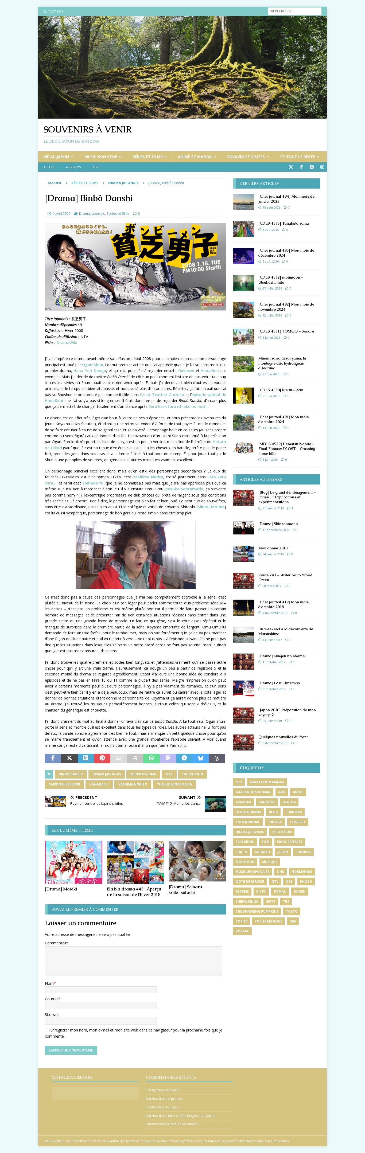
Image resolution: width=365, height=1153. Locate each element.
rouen (300, 891)
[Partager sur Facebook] (53, 758)
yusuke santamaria (174, 784)
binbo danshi (71, 774)
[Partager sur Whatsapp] (151, 758)
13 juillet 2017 (272, 640)
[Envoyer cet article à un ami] (118, 758)
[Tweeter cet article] (69, 758)
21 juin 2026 (271, 396)
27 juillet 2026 (272, 288)
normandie (302, 871)
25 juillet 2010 (272, 721)
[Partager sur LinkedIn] (86, 758)
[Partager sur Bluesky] (200, 758)
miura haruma (143, 774)
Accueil (49, 167)
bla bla (289, 802)
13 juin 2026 (271, 428)
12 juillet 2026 (272, 315)
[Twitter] (291, 167)
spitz (270, 901)
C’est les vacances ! (183, 1123)
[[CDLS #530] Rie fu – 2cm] (243, 396)
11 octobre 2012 (274, 662)
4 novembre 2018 (275, 613)
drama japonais (106, 774)
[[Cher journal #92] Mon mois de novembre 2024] (243, 310)
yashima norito (132, 784)
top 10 (241, 921)
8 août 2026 (271, 230)
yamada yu (99, 784)
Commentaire (57, 942)
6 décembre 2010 (275, 743)
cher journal (248, 822)
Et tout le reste (297, 156)
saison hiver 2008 (64, 784)
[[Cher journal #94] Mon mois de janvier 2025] (243, 202)
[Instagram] (322, 167)
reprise (242, 891)
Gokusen (186, 370)
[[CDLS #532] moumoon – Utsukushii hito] (243, 283)
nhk (280, 871)
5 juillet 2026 (271, 337)
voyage (242, 931)
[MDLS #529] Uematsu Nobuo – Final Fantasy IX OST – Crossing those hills (286, 448)
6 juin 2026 (270, 460)
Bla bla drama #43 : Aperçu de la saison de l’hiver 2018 (134, 891)
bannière (267, 802)
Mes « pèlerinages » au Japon (192, 1115)
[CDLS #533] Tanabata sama (283, 223)
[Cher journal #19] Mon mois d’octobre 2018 (283, 604)
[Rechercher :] (294, 10)
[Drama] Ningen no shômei (282, 656)
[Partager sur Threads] (217, 758)
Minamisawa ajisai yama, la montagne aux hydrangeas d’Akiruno (282, 363)
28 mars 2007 (272, 586)
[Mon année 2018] (243, 554)
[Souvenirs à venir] (182, 115)
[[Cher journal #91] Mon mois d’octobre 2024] (243, 423)
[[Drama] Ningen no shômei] (243, 662)
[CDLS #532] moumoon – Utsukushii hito (280, 279)
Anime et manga (195, 156)
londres (303, 852)
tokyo (292, 911)
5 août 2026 (271, 261)
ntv (169, 774)
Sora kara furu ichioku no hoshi (178, 406)
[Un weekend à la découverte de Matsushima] (243, 635)
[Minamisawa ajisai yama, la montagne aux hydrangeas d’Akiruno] (243, 364)
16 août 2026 (271, 207)
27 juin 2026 (271, 374)
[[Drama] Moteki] (73, 862)
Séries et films (147, 156)
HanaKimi (210, 370)
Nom (49, 983)
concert (298, 822)
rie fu (261, 891)
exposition (281, 832)
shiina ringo (247, 901)
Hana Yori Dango (89, 370)
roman (280, 891)
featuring (245, 841)
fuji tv (241, 852)
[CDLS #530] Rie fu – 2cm (280, 390)
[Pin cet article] (102, 758)
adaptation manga (267, 782)
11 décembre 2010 (276, 530)
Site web (52, 1014)
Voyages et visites (246, 156)
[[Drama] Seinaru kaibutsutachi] (197, 861)
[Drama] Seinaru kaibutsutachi (185, 889)
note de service (250, 881)
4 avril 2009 (61, 213)
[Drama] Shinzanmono (278, 523)
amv (281, 792)
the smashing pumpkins (257, 911)
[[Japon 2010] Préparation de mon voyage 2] (243, 716)
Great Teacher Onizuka (162, 394)
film (266, 841)
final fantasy (289, 841)
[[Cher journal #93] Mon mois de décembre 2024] (243, 256)
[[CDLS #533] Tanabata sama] (243, 229)
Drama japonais (92, 213)
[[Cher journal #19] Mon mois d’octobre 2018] (243, 608)
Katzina (152, 1098)
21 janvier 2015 (273, 508)
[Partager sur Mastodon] (168, 758)
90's (239, 782)
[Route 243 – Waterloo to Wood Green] (243, 581)
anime (298, 792)
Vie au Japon (56, 156)
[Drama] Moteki (61, 889)
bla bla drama (248, 812)
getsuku (262, 852)
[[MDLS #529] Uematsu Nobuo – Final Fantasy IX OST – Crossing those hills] (243, 447)
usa (293, 921)
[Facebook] (301, 167)
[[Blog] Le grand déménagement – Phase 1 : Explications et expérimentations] (243, 498)
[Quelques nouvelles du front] (243, 742)
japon (282, 852)
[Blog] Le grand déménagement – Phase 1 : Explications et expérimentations (287, 497)
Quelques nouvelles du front (283, 736)
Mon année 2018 (273, 548)
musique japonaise (252, 871)
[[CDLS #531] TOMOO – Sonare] (243, 337)
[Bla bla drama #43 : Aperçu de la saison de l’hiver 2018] (135, 862)
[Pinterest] (311, 167)
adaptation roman (253, 792)
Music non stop (100, 156)
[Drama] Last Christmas (279, 683)
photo (306, 881)
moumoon (245, 861)
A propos (73, 167)
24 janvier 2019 (273, 554)
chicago (274, 822)
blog (273, 812)
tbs (286, 901)
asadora (243, 802)
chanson (293, 812)
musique (269, 861)
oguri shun (192, 774)
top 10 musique (268, 921)
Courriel (51, 998)
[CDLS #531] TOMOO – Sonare (286, 331)
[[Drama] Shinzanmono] (243, 528)
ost (289, 881)
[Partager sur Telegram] (184, 758)
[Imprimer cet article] (135, 758)
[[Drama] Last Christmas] (243, 689)
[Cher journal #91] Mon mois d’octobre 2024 (283, 419)
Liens (95, 167)
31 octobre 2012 (274, 689)
